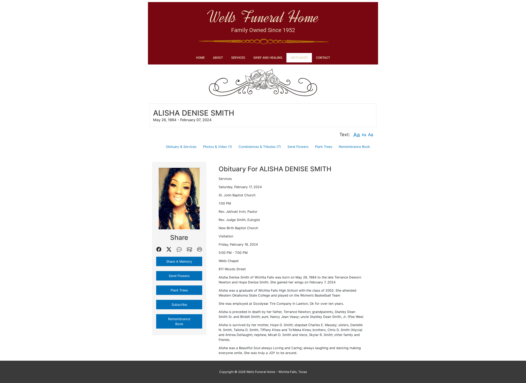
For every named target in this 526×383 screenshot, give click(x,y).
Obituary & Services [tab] (181, 147)
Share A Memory (179, 261)
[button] (356, 134)
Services (238, 58)
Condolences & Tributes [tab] (260, 147)
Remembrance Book (354, 147)
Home (200, 58)
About (218, 58)
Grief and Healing (267, 58)
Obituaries (299, 58)
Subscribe (179, 304)
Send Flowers (297, 147)
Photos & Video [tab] (217, 147)
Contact (323, 58)
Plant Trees (323, 147)
